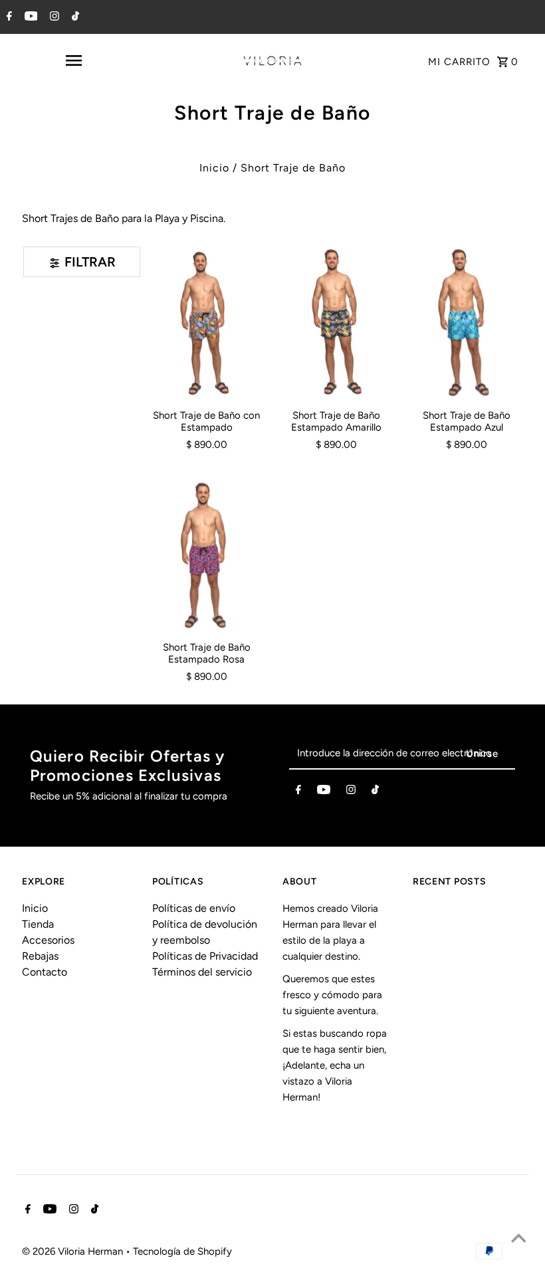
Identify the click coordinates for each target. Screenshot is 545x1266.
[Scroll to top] (518, 1239)
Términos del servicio (202, 972)
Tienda (38, 924)
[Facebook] (7, 17)
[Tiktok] (73, 17)
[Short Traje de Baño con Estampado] (206, 322)
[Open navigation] (73, 60)
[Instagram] (53, 17)
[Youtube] (29, 17)
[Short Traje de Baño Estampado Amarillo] (336, 322)
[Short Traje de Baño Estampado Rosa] (206, 554)
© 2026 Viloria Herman (74, 1251)
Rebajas (40, 956)
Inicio (214, 167)
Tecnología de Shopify (182, 1251)
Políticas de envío (193, 908)
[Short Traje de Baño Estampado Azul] (465, 322)
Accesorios (48, 940)
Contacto (44, 972)
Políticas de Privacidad (205, 956)
